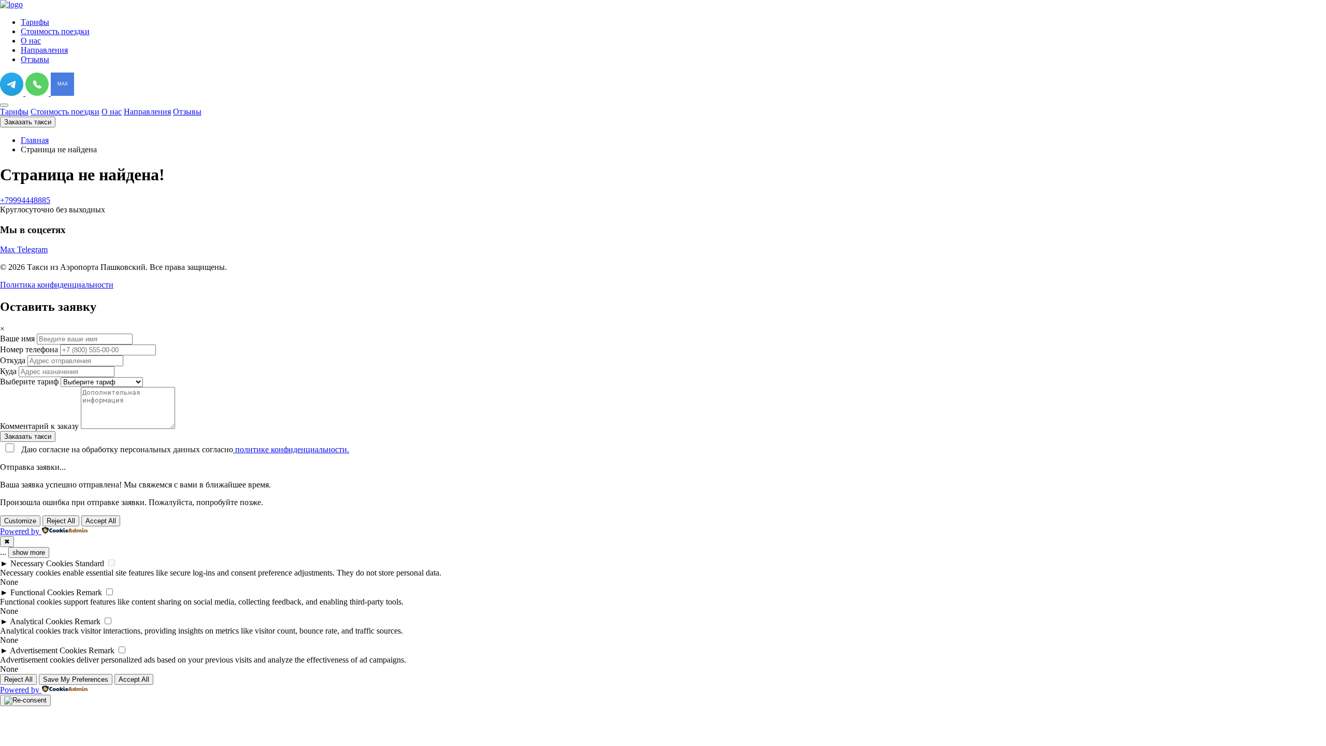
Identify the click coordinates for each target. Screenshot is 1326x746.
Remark (89, 592)
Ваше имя (17, 338)
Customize (20, 521)
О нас (31, 40)
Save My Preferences (75, 679)
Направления (44, 50)
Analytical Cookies (41, 621)
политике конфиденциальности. (291, 449)
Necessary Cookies (41, 563)
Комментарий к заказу (39, 426)
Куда (8, 371)
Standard (89, 563)
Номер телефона (29, 349)
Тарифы (35, 22)
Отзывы (35, 59)
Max (8, 249)
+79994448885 (25, 200)
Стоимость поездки (55, 31)
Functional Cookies (42, 592)
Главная (35, 140)
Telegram (32, 249)
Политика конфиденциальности (56, 284)
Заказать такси (27, 122)
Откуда (12, 360)
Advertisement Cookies (48, 650)
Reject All (61, 521)
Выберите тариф (29, 381)
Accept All (100, 521)
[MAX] (62, 93)
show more (28, 552)
